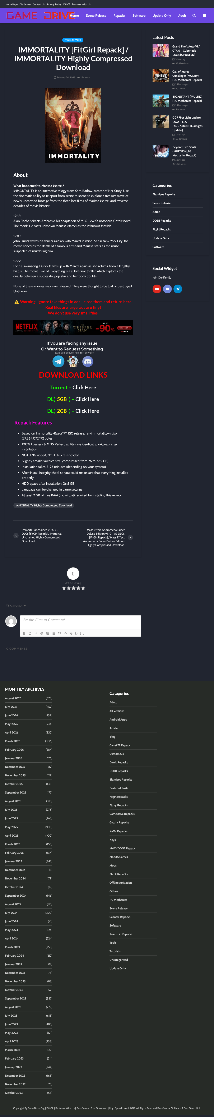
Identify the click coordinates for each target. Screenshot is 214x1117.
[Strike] (42, 633)
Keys (113, 840)
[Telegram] (177, 289)
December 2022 (15, 1075)
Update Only (162, 16)
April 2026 (11, 732)
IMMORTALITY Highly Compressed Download (43, 505)
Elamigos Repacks (121, 779)
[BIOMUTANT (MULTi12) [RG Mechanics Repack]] (161, 100)
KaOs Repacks (118, 831)
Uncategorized (119, 960)
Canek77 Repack (120, 745)
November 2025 (15, 775)
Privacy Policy (54, 4)
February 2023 (14, 1058)
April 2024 (12, 938)
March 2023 (12, 1050)
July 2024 (11, 913)
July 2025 (11, 810)
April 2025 (11, 835)
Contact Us (39, 4)
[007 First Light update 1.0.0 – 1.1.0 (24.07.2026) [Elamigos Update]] (161, 121)
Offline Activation (121, 882)
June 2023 (11, 1024)
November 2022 (15, 1084)
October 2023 (14, 990)
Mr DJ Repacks (119, 874)
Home (74, 16)
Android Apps (118, 719)
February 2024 (14, 955)
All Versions (117, 711)
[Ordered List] (48, 633)
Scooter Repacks (120, 917)
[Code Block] (65, 633)
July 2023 (11, 1015)
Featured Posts (119, 788)
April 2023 (11, 1041)
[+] (82, 633)
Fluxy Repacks (119, 805)
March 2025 (12, 844)
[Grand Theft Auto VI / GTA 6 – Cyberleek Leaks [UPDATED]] (161, 50)
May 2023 (11, 1033)
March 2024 (12, 947)
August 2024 (13, 904)
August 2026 (13, 698)
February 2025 (14, 853)
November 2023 (15, 981)
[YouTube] (157, 289)
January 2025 (13, 861)
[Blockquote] (59, 633)
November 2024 (15, 878)
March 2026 (12, 741)
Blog (112, 737)
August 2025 (13, 801)
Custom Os (117, 754)
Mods (113, 865)
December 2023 (15, 973)
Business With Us (81, 4)
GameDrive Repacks (122, 814)
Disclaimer (25, 4)
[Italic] (30, 633)
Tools (113, 942)
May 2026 (11, 724)
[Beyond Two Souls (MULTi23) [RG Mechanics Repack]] (161, 151)
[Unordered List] (53, 633)
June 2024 (11, 921)
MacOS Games (119, 857)
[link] (73, 327)
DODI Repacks (119, 771)
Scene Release (96, 16)
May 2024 (11, 930)
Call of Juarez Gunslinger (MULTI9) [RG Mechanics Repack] (187, 76)
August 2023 (13, 1007)
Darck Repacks (119, 762)
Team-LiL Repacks (121, 934)
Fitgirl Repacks (73, 40)
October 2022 (14, 1093)
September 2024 (16, 895)
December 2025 (15, 767)
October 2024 (14, 887)
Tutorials (115, 951)
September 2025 (15, 792)
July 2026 (11, 707)
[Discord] (167, 289)
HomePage (12, 4)
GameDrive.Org (36, 1108)
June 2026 (11, 715)
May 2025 (11, 827)
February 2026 (14, 749)
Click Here (84, 387)
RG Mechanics (118, 900)
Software (138, 16)
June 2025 (11, 818)
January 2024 (13, 964)
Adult (182, 16)
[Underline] (36, 633)
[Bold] (24, 633)
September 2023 (15, 998)
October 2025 (14, 784)
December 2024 (15, 870)
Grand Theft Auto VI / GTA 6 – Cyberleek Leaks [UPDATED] (186, 51)
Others (114, 891)
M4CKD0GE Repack (122, 848)
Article (114, 728)
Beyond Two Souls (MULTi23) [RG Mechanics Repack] (184, 151)
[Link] (71, 633)
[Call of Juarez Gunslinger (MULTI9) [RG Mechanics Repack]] (161, 75)
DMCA (66, 4)
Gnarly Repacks (119, 822)
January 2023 (13, 1067)
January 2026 (13, 758)
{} (76, 633)
